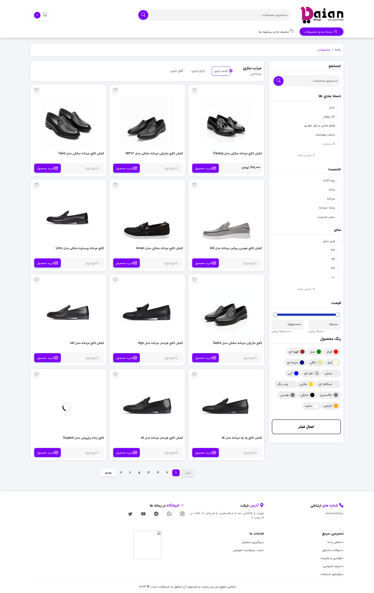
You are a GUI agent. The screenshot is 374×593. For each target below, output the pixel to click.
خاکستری (326, 395)
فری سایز (329, 241)
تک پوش (329, 116)
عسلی (328, 373)
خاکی (313, 363)
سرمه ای (292, 363)
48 (333, 268)
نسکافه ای (325, 384)
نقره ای (308, 373)
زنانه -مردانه (327, 208)
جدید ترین (221, 71)
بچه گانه (329, 181)
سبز (312, 352)
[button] (41, 15)
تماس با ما (334, 542)
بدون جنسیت (326, 217)
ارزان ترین (198, 71)
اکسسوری (328, 144)
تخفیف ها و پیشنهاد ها (274, 32)
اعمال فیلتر (306, 426)
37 (333, 250)
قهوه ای (294, 352)
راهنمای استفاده (331, 574)
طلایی (303, 384)
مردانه (331, 199)
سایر (332, 107)
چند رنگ (282, 384)
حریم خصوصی (332, 566)
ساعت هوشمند (325, 135)
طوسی (284, 395)
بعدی (108, 473)
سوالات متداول (331, 550)
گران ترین (176, 71)
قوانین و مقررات (330, 558)
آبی (290, 373)
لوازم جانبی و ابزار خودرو (319, 126)
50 (333, 278)
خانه (338, 50)
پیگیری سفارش (252, 542)
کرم (330, 363)
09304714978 (334, 514)
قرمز (329, 352)
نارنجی (328, 406)
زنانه (332, 190)
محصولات (324, 50)
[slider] (337, 315)
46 (333, 259)
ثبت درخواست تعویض (247, 550)
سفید (308, 406)
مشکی (304, 395)
